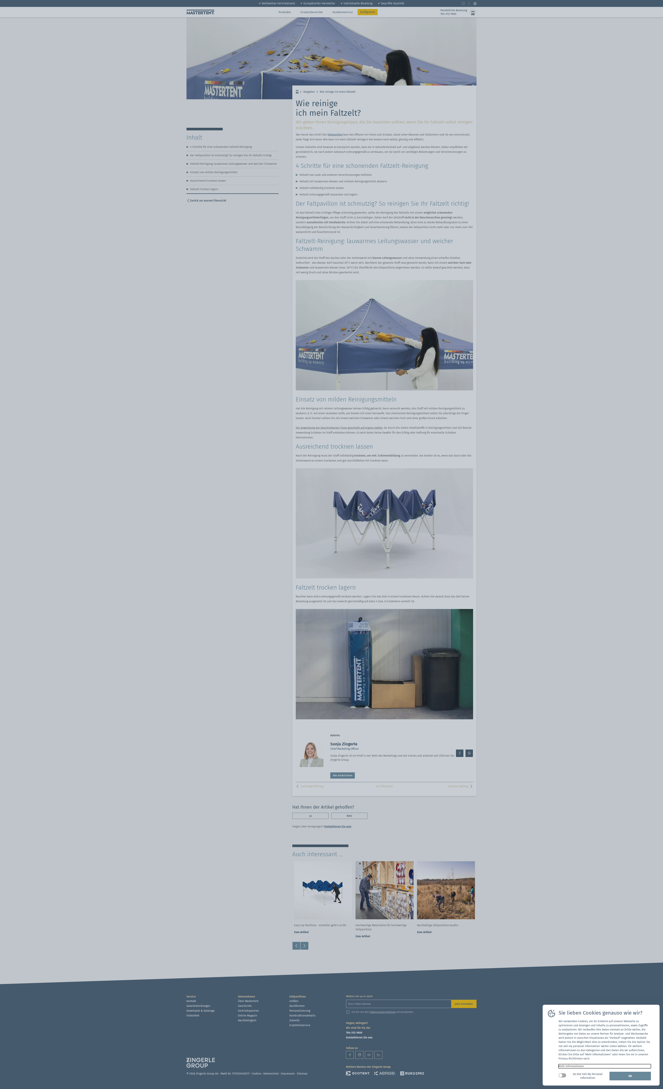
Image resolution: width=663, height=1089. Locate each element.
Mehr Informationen (571, 1066)
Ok (630, 1076)
